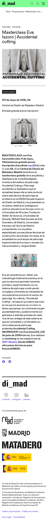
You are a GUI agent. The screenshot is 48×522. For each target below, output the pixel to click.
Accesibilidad (19, 517)
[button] (43, 3)
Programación (18, 11)
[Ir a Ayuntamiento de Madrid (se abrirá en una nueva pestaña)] (16, 433)
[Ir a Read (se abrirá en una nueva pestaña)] (12, 421)
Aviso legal (6, 517)
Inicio (8, 11)
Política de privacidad (11, 511)
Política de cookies (30, 511)
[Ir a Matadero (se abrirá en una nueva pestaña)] (22, 445)
